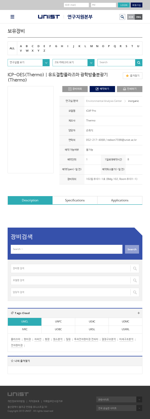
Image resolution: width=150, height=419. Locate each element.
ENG (138, 16)
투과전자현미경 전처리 (86, 339)
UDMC (125, 321)
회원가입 (136, 5)
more (139, 313)
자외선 (37, 339)
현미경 (27, 339)
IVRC (24, 329)
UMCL (24, 321)
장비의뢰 (77, 88)
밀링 (68, 339)
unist (49, 17)
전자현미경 (17, 345)
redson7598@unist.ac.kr (122, 140)
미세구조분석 (126, 339)
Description (30, 200)
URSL (92, 329)
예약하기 (104, 88)
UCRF (78, 17)
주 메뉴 (12, 16)
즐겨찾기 (134, 75)
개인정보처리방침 (16, 401)
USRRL (125, 329)
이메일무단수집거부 (53, 401)
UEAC (92, 321)
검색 (122, 17)
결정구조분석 (109, 339)
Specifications (75, 200)
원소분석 (57, 339)
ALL (12, 48)
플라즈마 (15, 339)
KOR (131, 16)
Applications (120, 200)
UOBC (58, 329)
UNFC (58, 321)
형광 (47, 339)
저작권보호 (34, 401)
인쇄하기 (132, 88)
